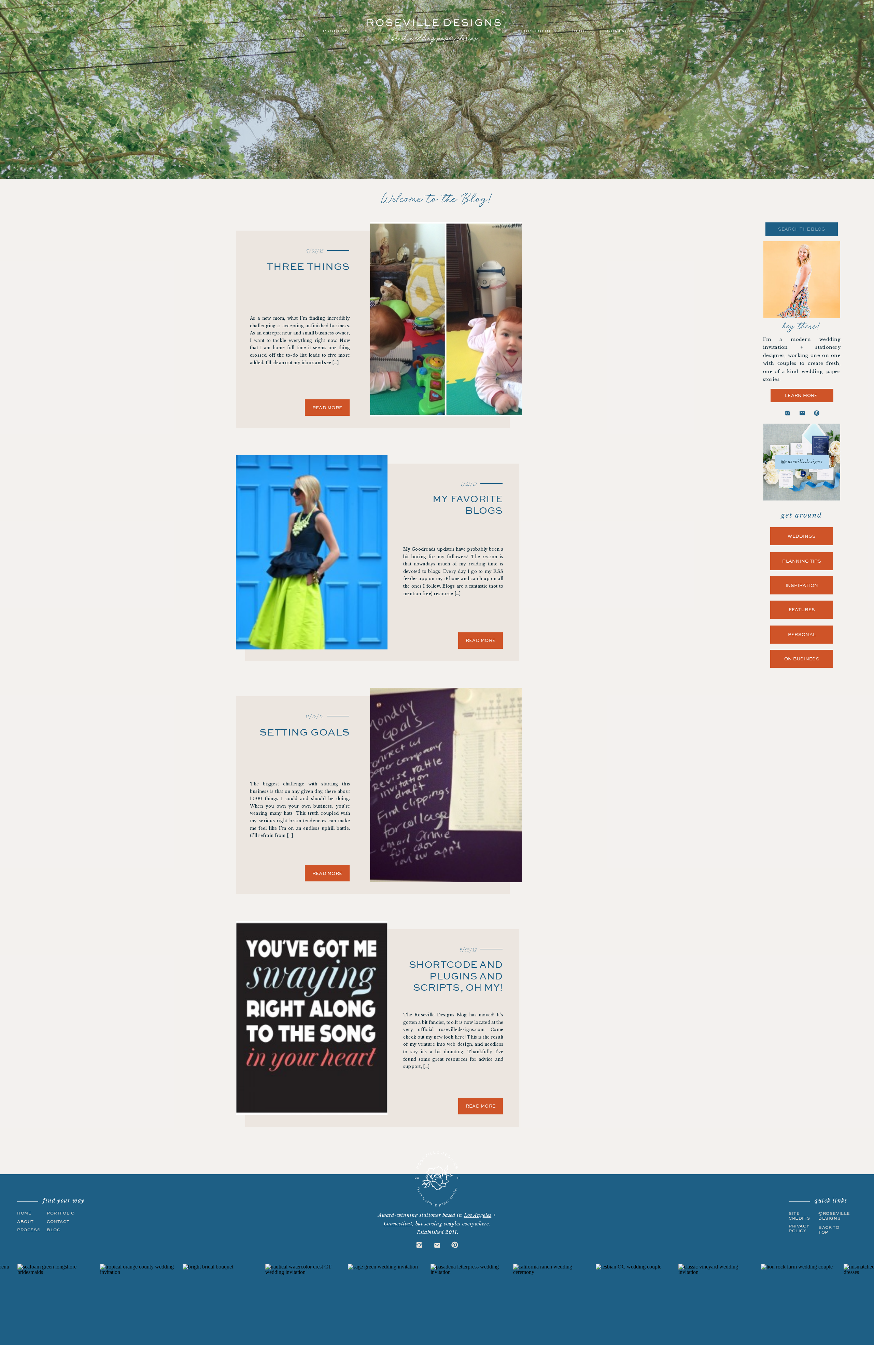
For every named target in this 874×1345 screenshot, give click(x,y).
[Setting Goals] (446, 785)
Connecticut (398, 1224)
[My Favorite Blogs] (311, 552)
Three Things (308, 266)
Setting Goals (304, 732)
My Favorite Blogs (468, 504)
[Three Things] (446, 319)
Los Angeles (478, 1215)
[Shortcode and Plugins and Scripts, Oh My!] (311, 1018)
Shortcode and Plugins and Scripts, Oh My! (456, 976)
